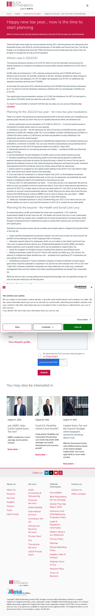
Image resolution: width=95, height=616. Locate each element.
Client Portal (13, 514)
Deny (17, 327)
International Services (34, 513)
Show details (82, 320)
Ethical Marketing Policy (58, 549)
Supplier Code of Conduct (58, 556)
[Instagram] (60, 473)
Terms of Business (54, 574)
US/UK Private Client (35, 553)
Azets (9, 510)
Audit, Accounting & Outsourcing (34, 492)
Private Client (34, 536)
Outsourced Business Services (33, 528)
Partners (11, 494)
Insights (17, 14)
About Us (11, 489)
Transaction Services (34, 546)
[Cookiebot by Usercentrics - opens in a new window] (76, 287)
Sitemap (54, 543)
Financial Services (32, 502)
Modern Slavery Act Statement (57, 533)
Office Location (78, 494)
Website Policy (57, 568)
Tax (30, 540)
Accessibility (56, 492)
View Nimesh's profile (19, 342)
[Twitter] (51, 473)
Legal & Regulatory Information (55, 524)
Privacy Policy (56, 539)
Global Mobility (35, 507)
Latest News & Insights (32, 14)
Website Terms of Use (57, 563)
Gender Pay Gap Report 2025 (58, 505)
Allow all (77, 327)
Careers (10, 506)
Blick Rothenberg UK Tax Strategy (58, 498)
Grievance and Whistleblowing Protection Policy (58, 514)
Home (9, 14)
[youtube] (56, 473)
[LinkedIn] (46, 473)
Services (11, 498)
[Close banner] (91, 287)
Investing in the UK (35, 520)
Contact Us (76, 489)
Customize (46, 327)
